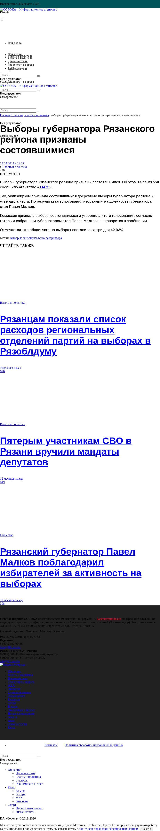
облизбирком (29, 238)
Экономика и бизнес (21, 710)
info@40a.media (10, 647)
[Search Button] (38, 111)
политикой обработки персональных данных (109, 828)
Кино (11, 727)
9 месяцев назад (10, 367)
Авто (11, 720)
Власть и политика (20, 57)
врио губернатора (50, 238)
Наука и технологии (21, 713)
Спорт (12, 703)
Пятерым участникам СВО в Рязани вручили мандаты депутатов (66, 451)
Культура (14, 699)
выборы (15, 238)
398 (2, 603)
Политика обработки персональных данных (94, 745)
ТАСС (44, 187)
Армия (12, 717)
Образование (16, 696)
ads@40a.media (10, 661)
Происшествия (18, 69)
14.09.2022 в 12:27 (12, 163)
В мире (12, 706)
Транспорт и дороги (21, 81)
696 (2, 371)
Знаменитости (17, 724)
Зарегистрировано (109, 618)
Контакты (51, 745)
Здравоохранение (19, 692)
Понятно (146, 828)
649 (2, 482)
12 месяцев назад (11, 478)
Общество (15, 43)
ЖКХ (11, 68)
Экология (14, 689)
